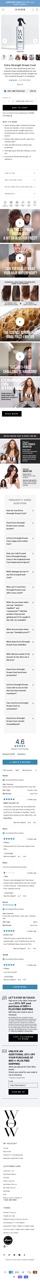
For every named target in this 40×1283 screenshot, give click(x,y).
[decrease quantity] (5, 101)
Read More (11, 414)
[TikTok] (24, 1254)
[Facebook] (4, 1254)
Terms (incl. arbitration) (17, 1031)
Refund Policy (9, 1188)
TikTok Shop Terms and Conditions (18, 1229)
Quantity (7, 97)
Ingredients (10, 194)
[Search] (33, 10)
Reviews (6, 1191)
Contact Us (8, 1171)
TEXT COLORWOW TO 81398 (23, 1038)
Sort (17, 770)
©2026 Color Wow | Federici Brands (20, 1260)
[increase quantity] (13, 101)
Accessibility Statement (14, 1223)
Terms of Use (9, 1216)
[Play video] (20, 223)
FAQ (4, 1194)
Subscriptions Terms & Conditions (18, 1226)
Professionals (9, 1174)
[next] (35, 40)
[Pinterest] (14, 1254)
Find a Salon (8, 1181)
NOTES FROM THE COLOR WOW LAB (18, 187)
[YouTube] (19, 1254)
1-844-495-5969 (10, 1200)
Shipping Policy (10, 1184)
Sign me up (18, 1092)
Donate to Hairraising (13, 1155)
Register (7, 1151)
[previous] (4, 40)
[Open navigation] (3, 9)
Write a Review (24, 763)
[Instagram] (9, 1254)
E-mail (11, 1081)
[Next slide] (38, 3)
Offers (6, 1178)
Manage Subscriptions (13, 1158)
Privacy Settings (10, 1233)
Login (5, 1148)
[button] (20, 80)
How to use (10, 173)
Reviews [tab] (9, 754)
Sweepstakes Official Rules (15, 1219)
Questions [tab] (21, 754)
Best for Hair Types (13, 180)
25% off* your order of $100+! (20, 3)
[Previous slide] (1, 3)
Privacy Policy (9, 1212)
